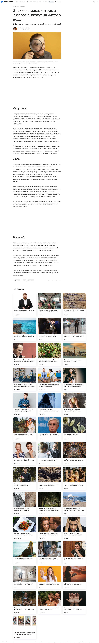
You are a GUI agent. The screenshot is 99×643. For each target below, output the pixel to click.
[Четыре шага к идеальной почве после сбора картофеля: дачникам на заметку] (49, 478)
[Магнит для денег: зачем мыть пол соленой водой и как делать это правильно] (24, 379)
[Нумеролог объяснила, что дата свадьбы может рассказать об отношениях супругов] (49, 528)
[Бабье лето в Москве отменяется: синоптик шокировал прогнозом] (74, 329)
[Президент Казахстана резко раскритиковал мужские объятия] (49, 429)
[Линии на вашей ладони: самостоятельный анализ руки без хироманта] (74, 602)
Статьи (23, 6)
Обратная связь (62, 641)
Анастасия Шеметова (24, 28)
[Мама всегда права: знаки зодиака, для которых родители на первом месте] (74, 478)
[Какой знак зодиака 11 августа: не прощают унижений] (74, 627)
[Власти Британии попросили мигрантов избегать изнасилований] (74, 354)
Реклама (15, 641)
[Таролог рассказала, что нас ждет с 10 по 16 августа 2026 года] (24, 627)
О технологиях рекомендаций (74, 641)
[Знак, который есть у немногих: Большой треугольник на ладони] (49, 577)
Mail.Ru (3, 641)
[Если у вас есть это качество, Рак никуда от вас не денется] (49, 602)
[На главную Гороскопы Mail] (8, 2)
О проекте (37, 641)
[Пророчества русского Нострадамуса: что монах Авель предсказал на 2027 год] (49, 404)
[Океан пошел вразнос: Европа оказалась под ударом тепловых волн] (24, 329)
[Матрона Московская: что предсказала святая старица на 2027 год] (74, 453)
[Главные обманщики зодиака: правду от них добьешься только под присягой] (24, 453)
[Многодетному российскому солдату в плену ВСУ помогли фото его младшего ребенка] (49, 305)
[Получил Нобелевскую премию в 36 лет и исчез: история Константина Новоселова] (74, 553)
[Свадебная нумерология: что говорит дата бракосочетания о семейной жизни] (24, 429)
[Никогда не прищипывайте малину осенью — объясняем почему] (49, 354)
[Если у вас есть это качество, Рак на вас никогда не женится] (49, 453)
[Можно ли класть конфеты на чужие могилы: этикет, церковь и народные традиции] (49, 503)
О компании (8, 641)
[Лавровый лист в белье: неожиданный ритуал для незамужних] (74, 429)
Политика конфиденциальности (89, 641)
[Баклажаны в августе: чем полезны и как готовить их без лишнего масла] (24, 528)
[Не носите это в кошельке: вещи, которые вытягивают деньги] (24, 305)
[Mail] (2, 2)
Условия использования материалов (49, 641)
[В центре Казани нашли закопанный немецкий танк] (24, 503)
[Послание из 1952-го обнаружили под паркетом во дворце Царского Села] (74, 305)
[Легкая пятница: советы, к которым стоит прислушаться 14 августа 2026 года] (74, 503)
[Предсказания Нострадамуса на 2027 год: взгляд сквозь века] (74, 379)
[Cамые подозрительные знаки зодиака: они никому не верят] (24, 577)
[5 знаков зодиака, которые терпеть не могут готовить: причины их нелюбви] (74, 404)
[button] (37, 46)
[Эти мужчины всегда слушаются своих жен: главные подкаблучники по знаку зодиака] (49, 379)
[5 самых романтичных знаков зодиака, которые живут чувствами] (24, 478)
